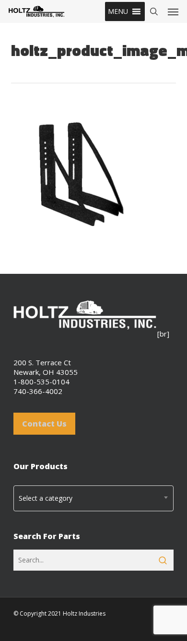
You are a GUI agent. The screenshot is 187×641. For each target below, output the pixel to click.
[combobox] (93, 498)
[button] (118, 11)
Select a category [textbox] (45, 498)
